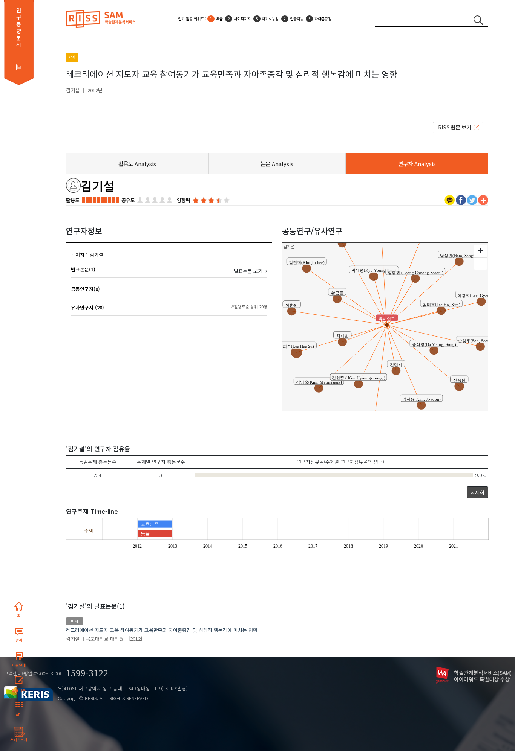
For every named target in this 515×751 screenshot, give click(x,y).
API (18, 714)
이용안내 (19, 665)
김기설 (73, 90)
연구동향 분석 (18, 27)
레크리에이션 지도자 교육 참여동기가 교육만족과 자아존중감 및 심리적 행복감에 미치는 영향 (162, 630)
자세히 (477, 492)
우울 (219, 18)
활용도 (73, 200)
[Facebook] (461, 199)
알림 (18, 640)
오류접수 (19, 690)
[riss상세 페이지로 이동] (458, 127)
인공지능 (296, 18)
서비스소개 (18, 739)
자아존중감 (322, 18)
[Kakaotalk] (449, 199)
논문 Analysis (277, 164)
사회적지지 (242, 18)
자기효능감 (270, 18)
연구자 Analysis (417, 164)
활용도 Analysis (137, 164)
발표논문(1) (83, 269)
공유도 (128, 200)
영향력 (183, 200)
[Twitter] (472, 199)
